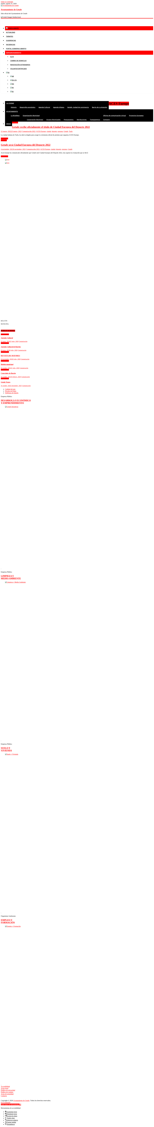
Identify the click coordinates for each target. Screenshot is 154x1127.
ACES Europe (41, 131)
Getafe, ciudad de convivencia (78, 107)
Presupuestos (69, 120)
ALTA (12, 57)
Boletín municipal (7, 364)
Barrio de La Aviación (99, 107)
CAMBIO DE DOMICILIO (18, 61)
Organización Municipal (31, 116)
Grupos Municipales (53, 120)
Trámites (9, 36)
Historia (14, 107)
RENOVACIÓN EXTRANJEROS (20, 65)
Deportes (15, 122)
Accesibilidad (5, 1086)
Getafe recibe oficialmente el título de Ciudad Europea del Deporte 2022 (51, 127)
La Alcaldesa (15, 116)
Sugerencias (11, 40)
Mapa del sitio (77, 1098)
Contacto (106, 120)
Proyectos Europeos (136, 116)
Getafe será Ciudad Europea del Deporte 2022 (25, 144)
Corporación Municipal (35, 120)
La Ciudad (10, 103)
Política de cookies (7, 1092)
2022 (33, 131)
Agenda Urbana (58, 107)
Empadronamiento (13, 53)
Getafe (66, 131)
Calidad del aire (10, 389)
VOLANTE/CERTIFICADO (18, 69)
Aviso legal (4, 1088)
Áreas (8, 124)
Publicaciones (5, 334)
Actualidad (10, 32)
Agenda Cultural (44, 107)
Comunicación (27, 131)
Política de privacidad (8, 1090)
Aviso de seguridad (7, 1094)
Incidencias (10, 45)
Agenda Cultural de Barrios (11, 347)
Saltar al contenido (7, 2)
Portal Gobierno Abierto (16, 49)
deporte (54, 131)
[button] (11, 1104)
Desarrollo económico (27, 107)
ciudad (49, 131)
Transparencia (95, 120)
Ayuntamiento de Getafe (11, 9)
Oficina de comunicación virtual (114, 116)
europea (60, 131)
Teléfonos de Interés (11, 393)
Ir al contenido (5, 1102)
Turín (70, 131)
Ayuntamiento (12, 111)
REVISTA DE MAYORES (10, 356)
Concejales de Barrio (8, 373)
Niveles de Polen (10, 391)
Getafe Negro (5, 382)
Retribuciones (82, 120)
